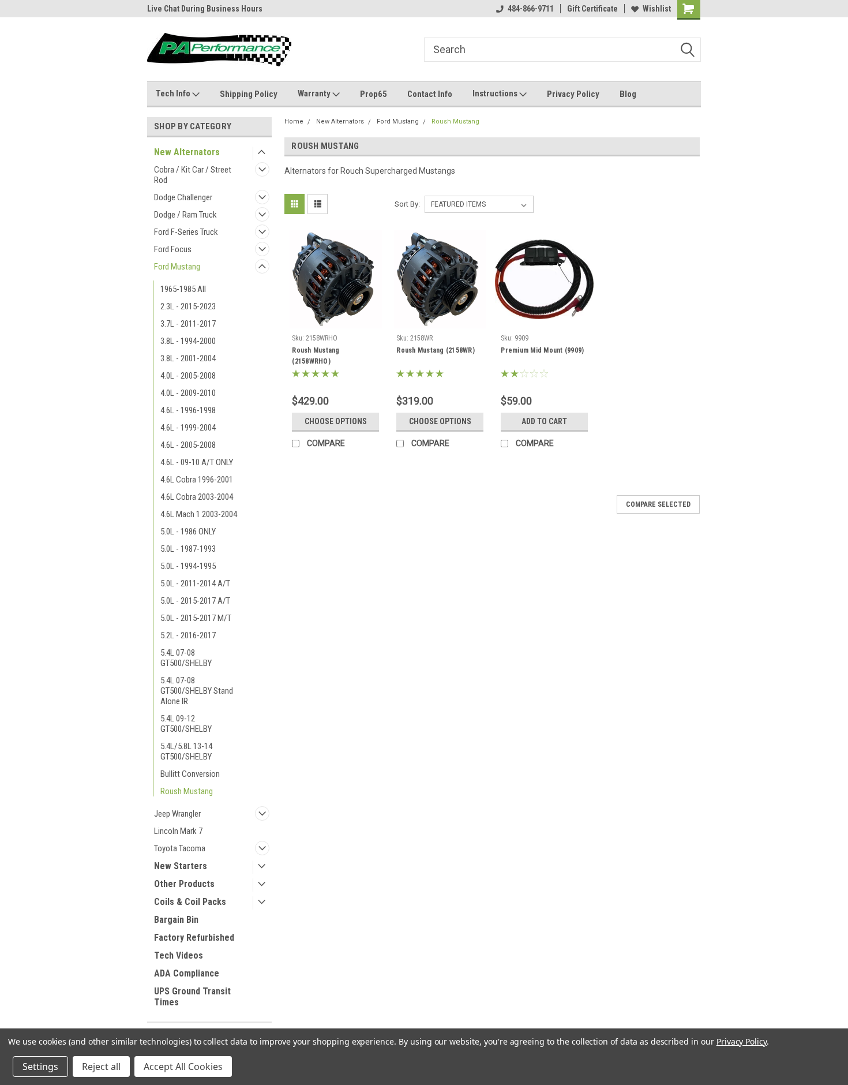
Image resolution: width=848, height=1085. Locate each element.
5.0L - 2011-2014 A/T (195, 583)
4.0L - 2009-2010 (188, 393)
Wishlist (657, 8)
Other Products (184, 883)
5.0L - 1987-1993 (188, 549)
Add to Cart (544, 421)
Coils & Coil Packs (190, 901)
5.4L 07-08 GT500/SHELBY (186, 658)
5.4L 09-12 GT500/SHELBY (186, 723)
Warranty (315, 93)
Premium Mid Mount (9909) (542, 350)
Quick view (336, 320)
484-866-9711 (531, 8)
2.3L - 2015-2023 (188, 306)
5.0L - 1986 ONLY (188, 531)
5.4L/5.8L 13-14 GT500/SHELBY (186, 751)
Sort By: (407, 204)
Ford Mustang (177, 266)
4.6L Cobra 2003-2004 (196, 497)
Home (293, 121)
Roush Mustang (186, 791)
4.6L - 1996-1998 (188, 410)
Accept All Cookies (183, 1066)
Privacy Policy (573, 94)
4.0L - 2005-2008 (188, 376)
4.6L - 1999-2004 (188, 427)
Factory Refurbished (194, 937)
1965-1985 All (183, 289)
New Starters (180, 865)
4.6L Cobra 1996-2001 (196, 479)
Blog (628, 94)
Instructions (495, 93)
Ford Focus (173, 249)
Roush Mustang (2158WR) (435, 350)
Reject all (101, 1066)
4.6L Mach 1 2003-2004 (198, 514)
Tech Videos (178, 955)
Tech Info (174, 93)
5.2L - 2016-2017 (188, 635)
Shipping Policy (248, 94)
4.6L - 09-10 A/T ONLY (196, 462)
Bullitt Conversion (190, 774)
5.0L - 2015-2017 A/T (195, 601)
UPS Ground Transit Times (192, 997)
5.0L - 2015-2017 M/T (195, 618)
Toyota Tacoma (179, 848)
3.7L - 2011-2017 (188, 324)
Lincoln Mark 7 (178, 831)
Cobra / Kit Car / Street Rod (192, 174)
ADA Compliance (186, 973)
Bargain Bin (176, 919)
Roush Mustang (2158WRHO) (315, 355)
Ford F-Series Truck (186, 232)
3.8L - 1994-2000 (188, 341)
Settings (40, 1066)
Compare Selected (658, 504)
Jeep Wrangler (177, 814)
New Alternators (187, 152)
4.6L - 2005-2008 (188, 445)
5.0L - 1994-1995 (188, 566)
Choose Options (336, 421)
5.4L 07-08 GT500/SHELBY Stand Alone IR (196, 690)
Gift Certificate (592, 8)
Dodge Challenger (183, 197)
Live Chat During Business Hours (204, 8)
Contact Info (429, 94)
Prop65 (373, 94)
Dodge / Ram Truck (185, 214)
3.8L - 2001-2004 (188, 358)
